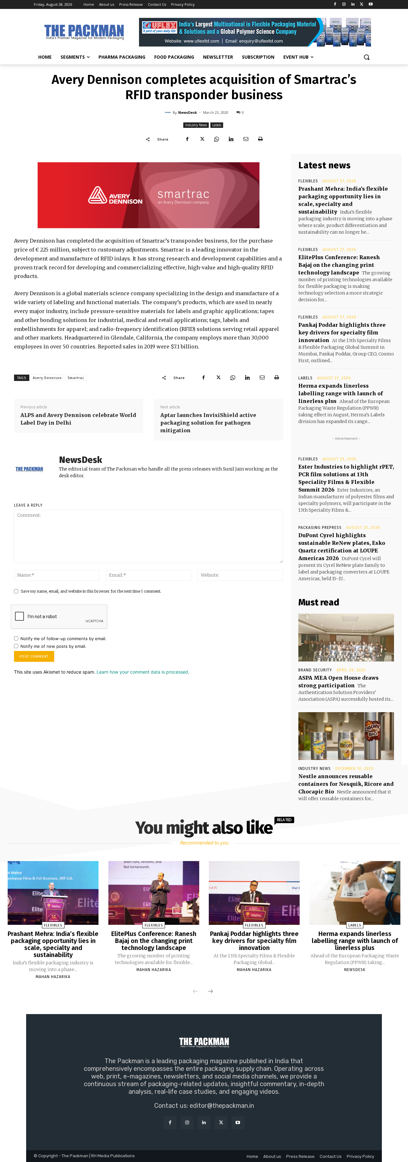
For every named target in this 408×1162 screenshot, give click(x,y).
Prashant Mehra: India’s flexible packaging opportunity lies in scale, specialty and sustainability (53, 944)
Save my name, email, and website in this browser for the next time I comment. (91, 591)
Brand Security (315, 670)
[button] (366, 57)
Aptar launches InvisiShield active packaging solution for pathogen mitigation (208, 423)
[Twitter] (361, 4)
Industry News (196, 125)
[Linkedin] (353, 4)
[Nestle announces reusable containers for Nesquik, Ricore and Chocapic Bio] (346, 736)
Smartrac (76, 378)
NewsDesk (187, 112)
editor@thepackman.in (222, 1105)
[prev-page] (195, 992)
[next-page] (210, 992)
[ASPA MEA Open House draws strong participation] (346, 637)
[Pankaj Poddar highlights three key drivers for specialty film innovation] (254, 893)
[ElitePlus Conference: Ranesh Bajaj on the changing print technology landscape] (153, 893)
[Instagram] (344, 4)
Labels (216, 125)
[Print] (260, 139)
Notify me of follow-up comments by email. (63, 638)
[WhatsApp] (216, 139)
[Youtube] (370, 4)
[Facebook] (335, 4)
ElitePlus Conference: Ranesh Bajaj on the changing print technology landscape (339, 265)
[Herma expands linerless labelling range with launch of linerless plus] (355, 893)
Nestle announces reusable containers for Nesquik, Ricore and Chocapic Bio (346, 784)
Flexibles (308, 181)
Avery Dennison (47, 378)
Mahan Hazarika (53, 977)
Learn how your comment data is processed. (143, 672)
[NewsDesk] (168, 112)
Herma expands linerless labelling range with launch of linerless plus (340, 393)
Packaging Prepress (320, 528)
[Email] (245, 139)
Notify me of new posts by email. (53, 646)
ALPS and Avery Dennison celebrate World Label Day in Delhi (78, 419)
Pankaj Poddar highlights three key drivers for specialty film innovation (342, 332)
